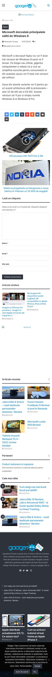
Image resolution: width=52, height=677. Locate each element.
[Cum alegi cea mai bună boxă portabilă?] (9, 490)
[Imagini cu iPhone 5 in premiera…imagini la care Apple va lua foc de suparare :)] (13, 298)
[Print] (7, 119)
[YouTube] (27, 570)
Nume (5, 243)
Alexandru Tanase (11, 42)
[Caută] (48, 6)
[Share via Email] (42, 114)
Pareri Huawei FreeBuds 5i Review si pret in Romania (38, 405)
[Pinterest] (27, 114)
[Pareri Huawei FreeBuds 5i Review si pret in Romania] (38, 392)
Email (5, 254)
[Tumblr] (22, 114)
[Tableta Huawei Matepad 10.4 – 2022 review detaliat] (13, 426)
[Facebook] (7, 114)
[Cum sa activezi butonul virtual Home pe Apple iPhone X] (38, 620)
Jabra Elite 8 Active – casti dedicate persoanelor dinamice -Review (34, 520)
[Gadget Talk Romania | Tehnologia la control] (26, 5)
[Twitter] (12, 114)
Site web (5, 264)
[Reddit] (32, 114)
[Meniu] (3, 6)
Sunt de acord (22, 672)
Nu (35, 672)
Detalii (37, 666)
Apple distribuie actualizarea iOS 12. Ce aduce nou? (13, 633)
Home (6, 20)
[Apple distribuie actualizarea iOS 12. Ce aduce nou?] (13, 620)
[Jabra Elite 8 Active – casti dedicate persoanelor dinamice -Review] (13, 392)
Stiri (11, 20)
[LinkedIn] (17, 114)
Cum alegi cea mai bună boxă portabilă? (20, 586)
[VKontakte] (37, 114)
